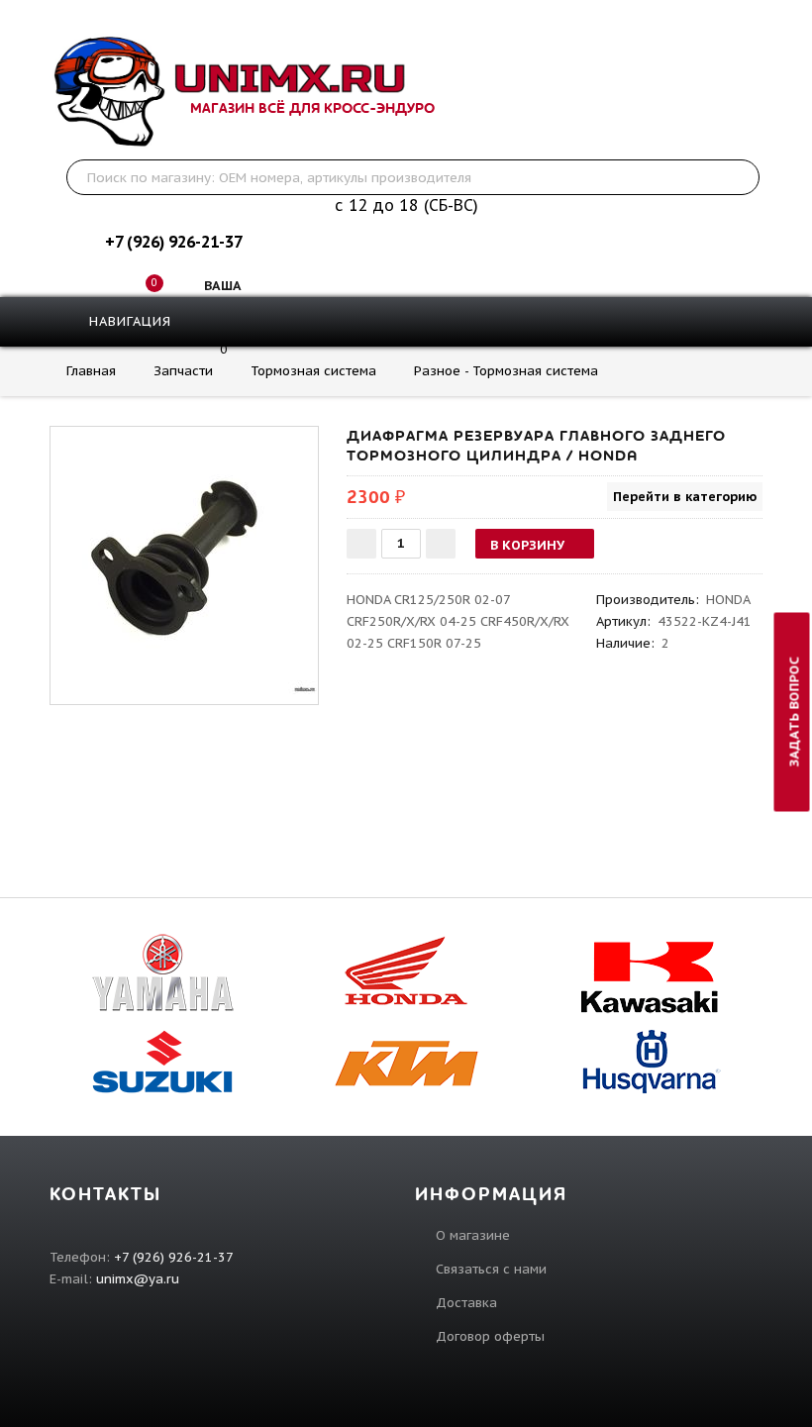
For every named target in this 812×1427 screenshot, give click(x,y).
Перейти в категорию (685, 496)
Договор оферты (490, 1336)
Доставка (466, 1302)
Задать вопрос (794, 711)
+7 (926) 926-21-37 (173, 242)
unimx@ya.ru (137, 1279)
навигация (127, 321)
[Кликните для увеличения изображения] (184, 560)
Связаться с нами (491, 1269)
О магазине (473, 1235)
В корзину (527, 545)
